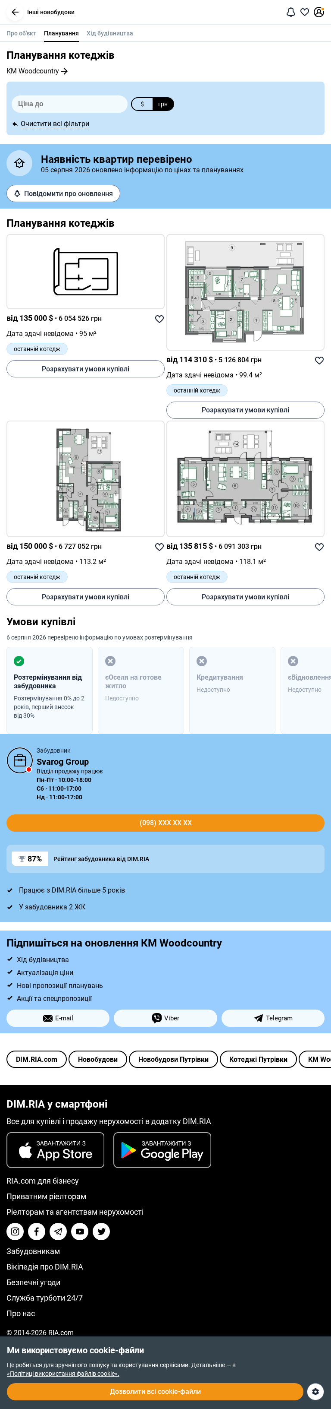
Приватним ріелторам (46, 1196)
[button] (15, 12)
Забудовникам (33, 1251)
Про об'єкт (21, 33)
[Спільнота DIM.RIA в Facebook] (36, 1231)
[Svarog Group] (19, 760)
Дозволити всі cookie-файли (155, 1391)
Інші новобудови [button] (51, 12)
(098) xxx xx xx (166, 823)
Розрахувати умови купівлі (85, 369)
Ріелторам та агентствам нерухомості (75, 1211)
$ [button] (142, 104)
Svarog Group (63, 762)
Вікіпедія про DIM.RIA (44, 1266)
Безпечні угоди (33, 1282)
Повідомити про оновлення (68, 194)
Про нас (20, 1313)
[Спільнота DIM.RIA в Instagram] (15, 1231)
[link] (85, 272)
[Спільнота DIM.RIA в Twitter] (101, 1231)
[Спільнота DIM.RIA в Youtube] (79, 1231)
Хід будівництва (110, 33)
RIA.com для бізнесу (42, 1180)
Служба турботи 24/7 (44, 1297)
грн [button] (163, 104)
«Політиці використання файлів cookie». (63, 1373)
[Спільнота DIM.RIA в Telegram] (58, 1231)
